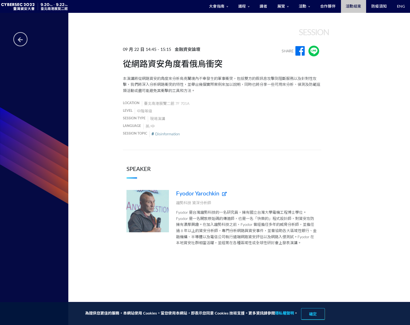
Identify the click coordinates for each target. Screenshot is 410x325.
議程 (242, 6)
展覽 (281, 6)
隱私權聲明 (284, 313)
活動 (303, 6)
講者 (263, 6)
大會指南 (217, 6)
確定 (313, 313)
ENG (401, 6)
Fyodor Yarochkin (198, 194)
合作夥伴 (328, 6)
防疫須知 (379, 6)
